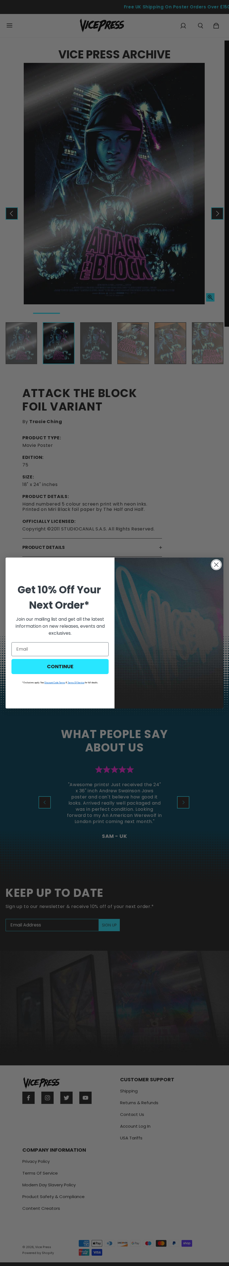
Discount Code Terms (54, 682)
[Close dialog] (216, 565)
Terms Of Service (76, 682)
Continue (60, 666)
